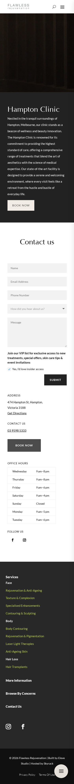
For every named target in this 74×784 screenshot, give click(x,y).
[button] (37, 495)
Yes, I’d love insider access (28, 369)
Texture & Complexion (20, 598)
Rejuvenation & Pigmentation (25, 636)
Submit (55, 379)
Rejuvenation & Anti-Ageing (24, 590)
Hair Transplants (16, 667)
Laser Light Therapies (20, 643)
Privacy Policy (27, 774)
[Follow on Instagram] (24, 540)
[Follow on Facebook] (12, 540)
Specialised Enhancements (23, 605)
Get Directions (17, 413)
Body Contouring (17, 628)
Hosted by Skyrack (42, 763)
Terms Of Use (47, 774)
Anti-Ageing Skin (16, 651)
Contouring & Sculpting (21, 613)
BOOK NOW (21, 205)
